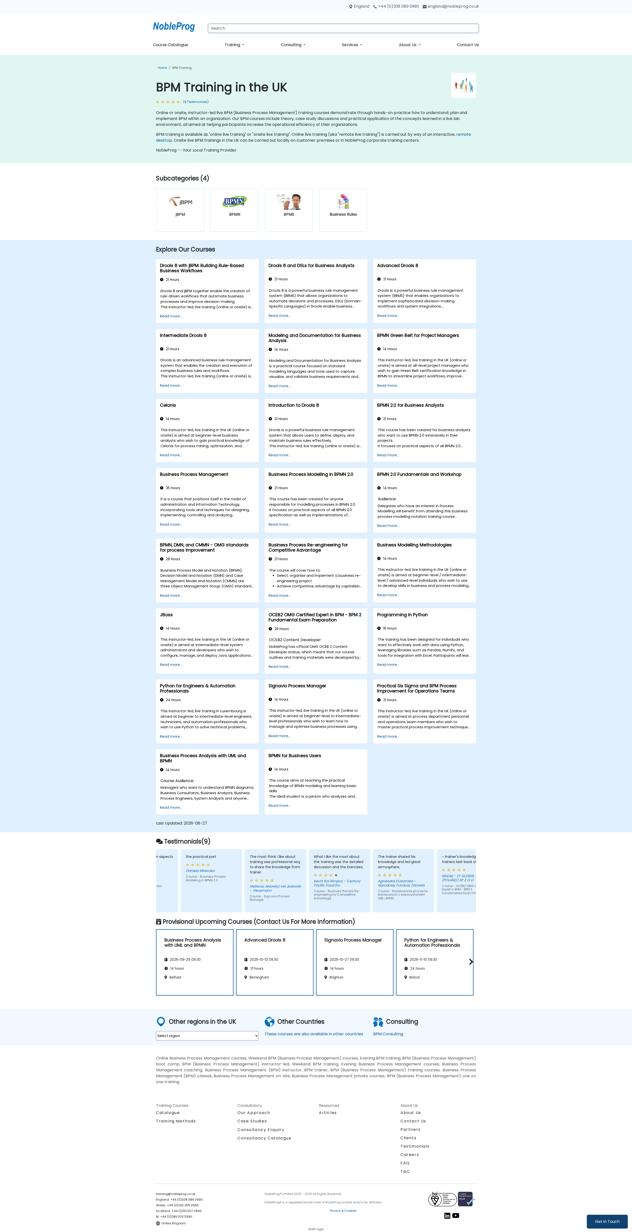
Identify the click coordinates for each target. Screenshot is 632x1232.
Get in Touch (607, 1221)
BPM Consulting (388, 1034)
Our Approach (253, 1113)
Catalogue (168, 1113)
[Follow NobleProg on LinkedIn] (447, 1215)
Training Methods (176, 1121)
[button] (470, 962)
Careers (409, 1154)
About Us (408, 45)
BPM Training (182, 68)
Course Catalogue (170, 45)
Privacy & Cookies (343, 1211)
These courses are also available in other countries (314, 1034)
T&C (405, 1171)
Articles (328, 1113)
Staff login (316, 1229)
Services (350, 45)
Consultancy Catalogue (264, 1138)
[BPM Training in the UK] (178, 26)
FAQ (405, 1163)
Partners (410, 1129)
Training (233, 45)
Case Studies (252, 1121)
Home (162, 68)
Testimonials (415, 1146)
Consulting (291, 45)
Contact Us (468, 45)
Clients (408, 1138)
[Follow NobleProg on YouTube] (455, 1215)
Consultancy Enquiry (260, 1130)
